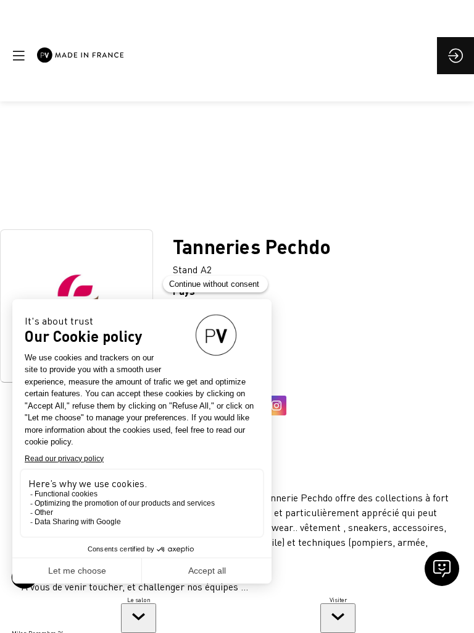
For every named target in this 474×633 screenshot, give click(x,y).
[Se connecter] (455, 55)
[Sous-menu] (138, 618)
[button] (18, 55)
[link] (138, 614)
